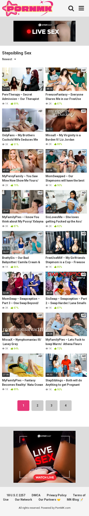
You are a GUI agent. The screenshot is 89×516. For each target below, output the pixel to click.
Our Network (23, 499)
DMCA (36, 495)
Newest (7, 59)
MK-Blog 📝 (75, 499)
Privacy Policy (56, 495)
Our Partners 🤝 (49, 499)
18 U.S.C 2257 (15, 495)
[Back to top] (81, 507)
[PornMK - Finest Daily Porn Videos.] (28, 9)
